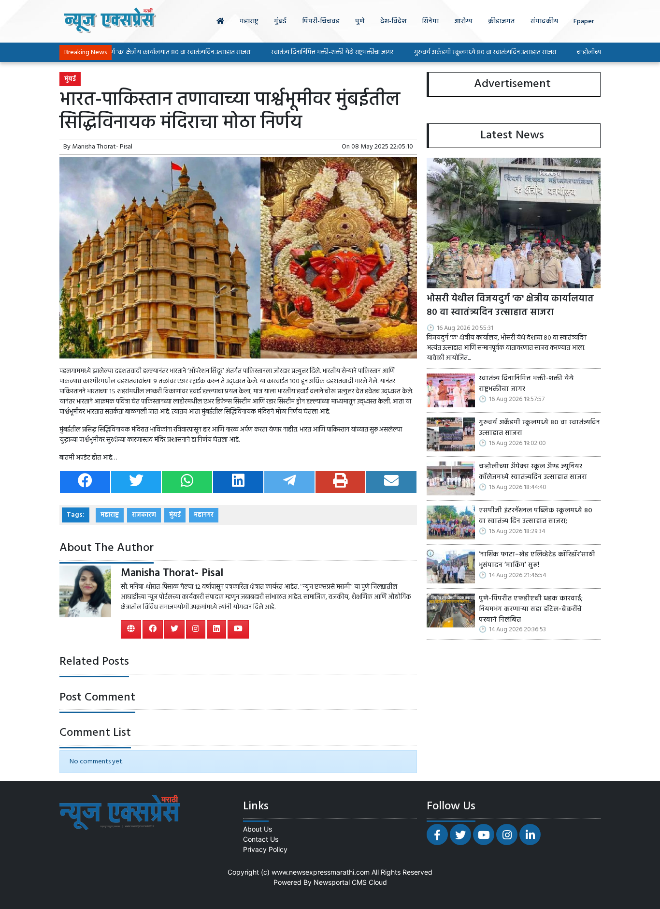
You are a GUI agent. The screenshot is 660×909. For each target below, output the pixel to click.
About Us (257, 829)
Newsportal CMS (340, 882)
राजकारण (144, 515)
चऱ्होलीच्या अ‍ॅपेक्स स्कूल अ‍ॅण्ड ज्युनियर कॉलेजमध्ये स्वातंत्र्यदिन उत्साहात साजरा (533, 472)
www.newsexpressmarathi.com (321, 872)
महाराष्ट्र (249, 21)
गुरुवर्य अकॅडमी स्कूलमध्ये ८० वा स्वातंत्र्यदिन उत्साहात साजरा (458, 52)
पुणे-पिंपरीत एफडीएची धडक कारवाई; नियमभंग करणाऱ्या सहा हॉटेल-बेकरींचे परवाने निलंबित (531, 609)
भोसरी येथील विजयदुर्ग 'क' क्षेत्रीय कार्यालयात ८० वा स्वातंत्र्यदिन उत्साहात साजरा (129, 52)
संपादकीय (544, 21)
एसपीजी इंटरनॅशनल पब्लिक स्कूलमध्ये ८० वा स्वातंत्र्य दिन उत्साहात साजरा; (535, 516)
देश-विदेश (393, 21)
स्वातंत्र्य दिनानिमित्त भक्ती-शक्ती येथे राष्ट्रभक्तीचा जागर (305, 52)
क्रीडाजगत (501, 21)
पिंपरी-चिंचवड (321, 21)
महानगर (204, 515)
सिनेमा (430, 21)
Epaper (584, 21)
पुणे (360, 21)
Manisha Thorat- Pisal (102, 146)
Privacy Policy (265, 849)
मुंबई (280, 21)
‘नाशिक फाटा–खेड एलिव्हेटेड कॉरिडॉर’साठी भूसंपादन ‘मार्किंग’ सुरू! (537, 560)
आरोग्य (463, 21)
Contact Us (260, 839)
